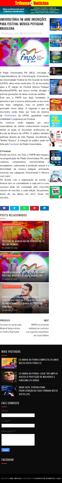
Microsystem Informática (45, 478)
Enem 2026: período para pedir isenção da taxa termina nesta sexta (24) (38, 390)
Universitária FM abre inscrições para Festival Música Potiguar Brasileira (23, 274)
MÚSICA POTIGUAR (32, 34)
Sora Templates (15, 478)
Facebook (14, 144)
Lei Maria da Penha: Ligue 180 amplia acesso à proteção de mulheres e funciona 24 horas (38, 377)
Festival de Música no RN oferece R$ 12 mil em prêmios (23, 242)
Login (59, 478)
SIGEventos (10, 115)
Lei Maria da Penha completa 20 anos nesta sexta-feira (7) (39, 361)
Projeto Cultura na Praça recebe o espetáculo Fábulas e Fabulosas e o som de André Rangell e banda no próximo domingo (24, 301)
